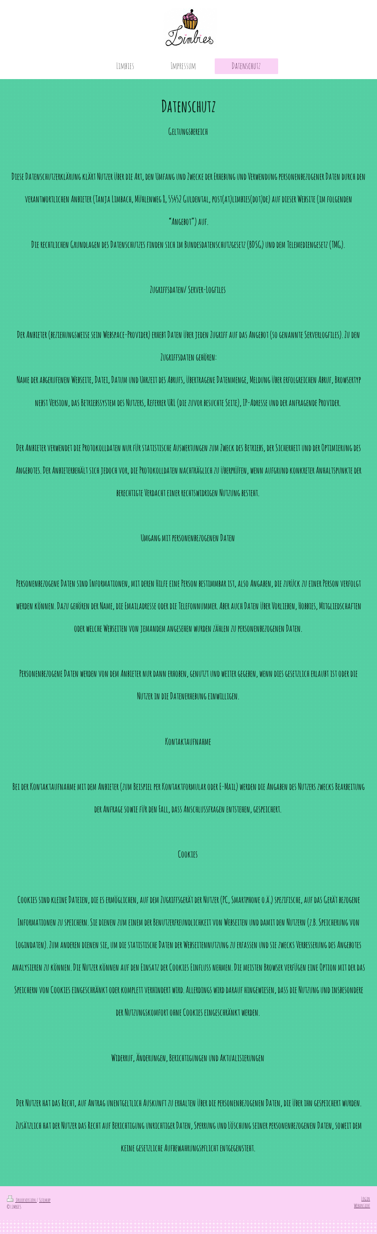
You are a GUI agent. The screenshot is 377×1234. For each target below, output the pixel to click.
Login (365, 1198)
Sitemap (45, 1200)
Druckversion (26, 1200)
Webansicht (362, 1205)
